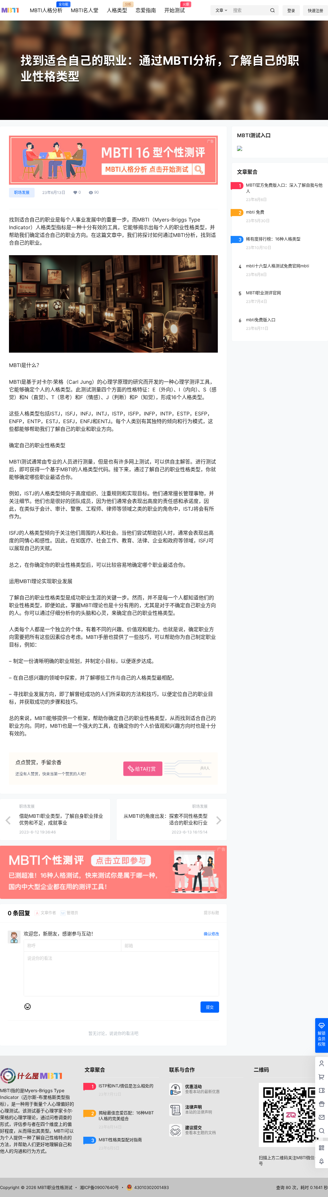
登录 (291, 10)
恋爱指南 (145, 10)
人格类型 (117, 8)
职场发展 (21, 192)
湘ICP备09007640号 (99, 1187)
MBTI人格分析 (46, 8)
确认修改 (211, 934)
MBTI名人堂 (84, 10)
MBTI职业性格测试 (54, 1187)
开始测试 (174, 8)
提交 (210, 1007)
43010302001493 (151, 1187)
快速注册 (315, 10)
